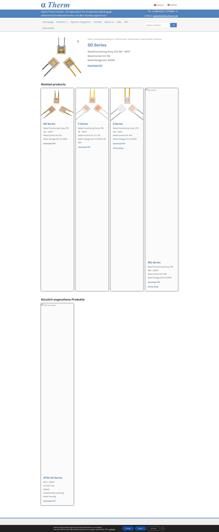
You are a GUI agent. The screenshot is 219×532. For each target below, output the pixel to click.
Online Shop (153, 287)
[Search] (173, 25)
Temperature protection (103, 39)
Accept (128, 528)
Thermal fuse (120, 39)
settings (112, 529)
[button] (67, 22)
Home (90, 39)
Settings (153, 528)
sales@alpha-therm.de (165, 15)
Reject (140, 528)
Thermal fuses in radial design (140, 39)
